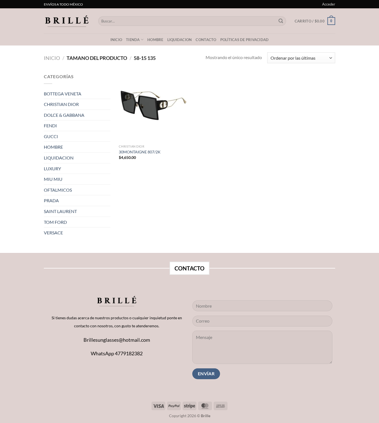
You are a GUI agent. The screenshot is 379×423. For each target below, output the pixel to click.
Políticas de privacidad (244, 39)
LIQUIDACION (179, 39)
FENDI (50, 125)
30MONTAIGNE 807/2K (140, 152)
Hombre (155, 39)
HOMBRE (53, 147)
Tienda (133, 39)
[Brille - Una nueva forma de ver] (67, 21)
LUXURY (52, 168)
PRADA (51, 200)
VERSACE (53, 232)
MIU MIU (53, 179)
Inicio (116, 39)
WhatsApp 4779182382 (117, 353)
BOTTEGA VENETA (62, 93)
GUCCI (51, 136)
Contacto (206, 39)
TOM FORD (55, 222)
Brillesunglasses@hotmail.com (117, 340)
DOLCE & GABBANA (64, 115)
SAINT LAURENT (60, 211)
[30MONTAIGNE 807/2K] (153, 107)
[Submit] (280, 21)
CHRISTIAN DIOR (61, 104)
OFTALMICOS (58, 189)
